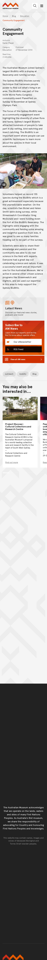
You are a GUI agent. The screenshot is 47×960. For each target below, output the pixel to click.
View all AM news (17, 359)
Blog (14, 16)
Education (25, 16)
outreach (9, 373)
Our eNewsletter (22, 341)
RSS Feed (18, 349)
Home (5, 16)
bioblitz (22, 373)
